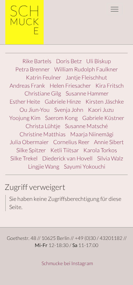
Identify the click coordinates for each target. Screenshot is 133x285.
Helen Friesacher (70, 85)
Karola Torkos (100, 150)
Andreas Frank (27, 85)
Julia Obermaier (29, 141)
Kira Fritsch (109, 85)
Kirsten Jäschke (104, 101)
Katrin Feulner (43, 77)
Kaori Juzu (101, 109)
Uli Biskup (98, 60)
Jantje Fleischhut (86, 77)
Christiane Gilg (42, 93)
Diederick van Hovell (67, 158)
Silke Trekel (24, 158)
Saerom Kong (61, 117)
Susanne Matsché (86, 125)
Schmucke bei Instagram (66, 263)
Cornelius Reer (71, 141)
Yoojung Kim (24, 117)
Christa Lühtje (43, 125)
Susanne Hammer (87, 93)
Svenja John (68, 109)
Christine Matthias (43, 134)
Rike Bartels (36, 60)
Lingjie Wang (43, 166)
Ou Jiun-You (35, 109)
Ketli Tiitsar (64, 150)
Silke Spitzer (31, 150)
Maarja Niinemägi (91, 134)
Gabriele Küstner (103, 117)
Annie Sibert (109, 141)
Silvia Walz (110, 158)
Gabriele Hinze (63, 101)
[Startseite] (27, 22)
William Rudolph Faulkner (86, 69)
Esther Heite (25, 101)
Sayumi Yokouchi (84, 166)
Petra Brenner (32, 69)
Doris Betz (69, 60)
